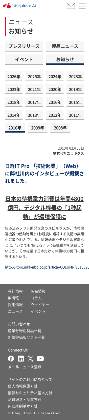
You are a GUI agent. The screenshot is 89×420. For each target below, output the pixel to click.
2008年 (60, 128)
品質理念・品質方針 (24, 399)
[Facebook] (13, 358)
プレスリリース (24, 46)
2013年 (34, 115)
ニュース (15, 311)
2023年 (75, 76)
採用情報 (15, 304)
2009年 (37, 128)
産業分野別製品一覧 (24, 330)
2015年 (75, 102)
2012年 (54, 115)
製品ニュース (65, 46)
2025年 (34, 76)
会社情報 (15, 291)
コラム (36, 297)
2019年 (75, 89)
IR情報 (13, 297)
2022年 (13, 89)
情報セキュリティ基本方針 (30, 392)
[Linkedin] (23, 358)
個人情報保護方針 (23, 386)
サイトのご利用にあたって (30, 379)
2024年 (54, 76)
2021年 (34, 89)
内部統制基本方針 (23, 406)
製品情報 (38, 291)
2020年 (54, 89)
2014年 (13, 115)
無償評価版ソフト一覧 (26, 337)
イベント (24, 59)
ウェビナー (40, 304)
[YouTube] (40, 358)
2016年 (54, 102)
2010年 (14, 128)
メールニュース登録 (24, 366)
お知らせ (65, 59)
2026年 (13, 76)
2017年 (34, 102)
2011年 (75, 115)
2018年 (13, 102)
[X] (32, 358)
